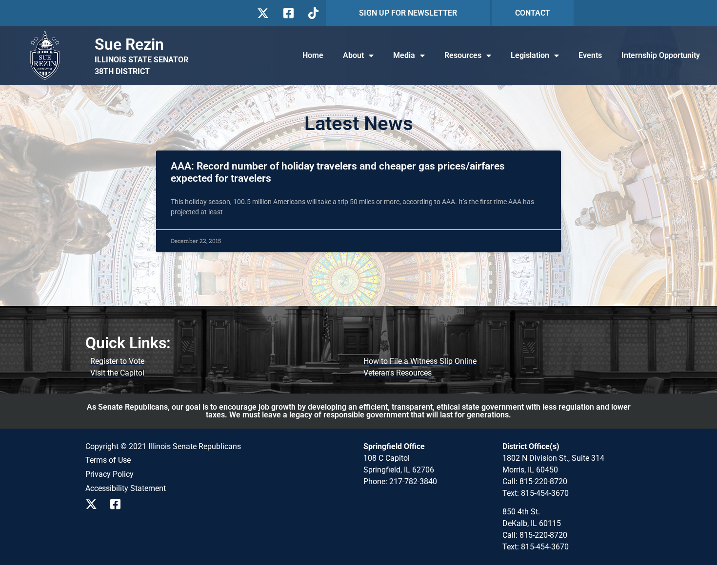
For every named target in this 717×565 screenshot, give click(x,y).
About (353, 55)
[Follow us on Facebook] (287, 13)
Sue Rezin (129, 44)
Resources (462, 55)
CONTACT (532, 13)
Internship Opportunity (660, 55)
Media (404, 55)
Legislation (530, 55)
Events (590, 55)
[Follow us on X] (262, 13)
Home (312, 55)
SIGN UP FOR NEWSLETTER (408, 13)
